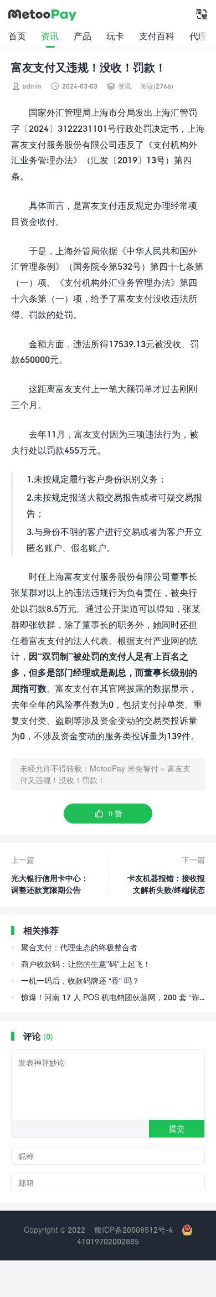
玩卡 (115, 35)
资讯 (50, 35)
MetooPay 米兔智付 (124, 768)
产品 (82, 35)
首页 (17, 35)
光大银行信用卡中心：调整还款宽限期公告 (50, 883)
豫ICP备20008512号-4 (133, 1229)
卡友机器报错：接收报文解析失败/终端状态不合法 (166, 884)
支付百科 (156, 35)
